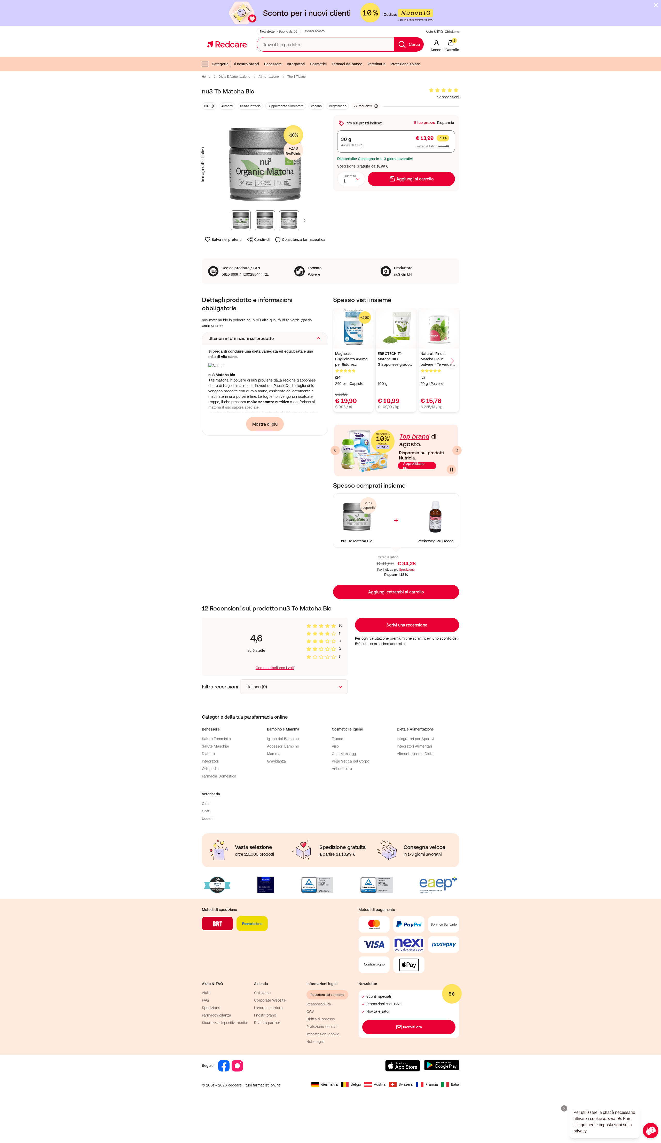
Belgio (356, 1084)
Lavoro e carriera (268, 1008)
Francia (432, 1084)
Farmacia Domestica (219, 776)
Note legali (315, 1041)
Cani (205, 803)
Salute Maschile (215, 746)
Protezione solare (405, 64)
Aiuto (206, 993)
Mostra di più (265, 424)
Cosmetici (318, 64)
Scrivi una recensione (407, 625)
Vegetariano (337, 106)
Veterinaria (376, 64)
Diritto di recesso (320, 1019)
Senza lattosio (250, 106)
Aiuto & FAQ (434, 32)
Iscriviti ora (412, 1027)
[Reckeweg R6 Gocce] (435, 517)
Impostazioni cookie (322, 1034)
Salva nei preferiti (226, 239)
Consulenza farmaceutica (303, 239)
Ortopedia (210, 769)
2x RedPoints (363, 106)
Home (206, 76)
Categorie (220, 64)
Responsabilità (318, 1004)
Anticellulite (342, 769)
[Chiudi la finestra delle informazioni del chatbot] (564, 1108)
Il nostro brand (246, 64)
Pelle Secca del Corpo (350, 761)
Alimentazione (268, 76)
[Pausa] (451, 469)
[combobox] (351, 179)
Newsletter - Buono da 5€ (278, 31)
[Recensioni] (443, 90)
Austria (380, 1084)
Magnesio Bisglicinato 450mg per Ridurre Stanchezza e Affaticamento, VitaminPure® (351, 359)
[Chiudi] (656, 5)
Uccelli (208, 818)
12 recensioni (448, 97)
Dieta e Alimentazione (234, 76)
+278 (293, 150)
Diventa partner (267, 1023)
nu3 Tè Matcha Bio (356, 541)
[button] (265, 338)
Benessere (273, 64)
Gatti (206, 811)
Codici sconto (315, 31)
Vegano (316, 106)
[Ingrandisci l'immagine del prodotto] (265, 164)
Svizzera (406, 1084)
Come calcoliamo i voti (275, 668)
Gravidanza (276, 761)
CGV (310, 1012)
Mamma (273, 754)
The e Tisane (296, 76)
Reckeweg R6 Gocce (435, 541)
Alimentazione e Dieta (415, 754)
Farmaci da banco (347, 64)
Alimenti (227, 106)
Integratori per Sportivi (415, 739)
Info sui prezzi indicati (363, 123)
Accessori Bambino (283, 746)
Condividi (262, 239)
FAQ (205, 1000)
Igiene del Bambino (283, 739)
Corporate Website (270, 1000)
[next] (452, 361)
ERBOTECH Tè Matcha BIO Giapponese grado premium (394, 359)
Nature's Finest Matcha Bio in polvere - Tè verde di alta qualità (438, 359)
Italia (455, 1084)
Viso (335, 746)
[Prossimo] (457, 450)
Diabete (208, 754)
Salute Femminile (216, 739)
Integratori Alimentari (414, 746)
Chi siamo (452, 32)
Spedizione (346, 166)
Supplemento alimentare (286, 106)
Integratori (296, 64)
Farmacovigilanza (216, 1015)
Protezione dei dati (321, 1027)
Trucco (337, 739)
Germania (329, 1084)
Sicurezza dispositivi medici (225, 1023)
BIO (206, 106)
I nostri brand (265, 1015)
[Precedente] (335, 450)
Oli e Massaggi (344, 754)
